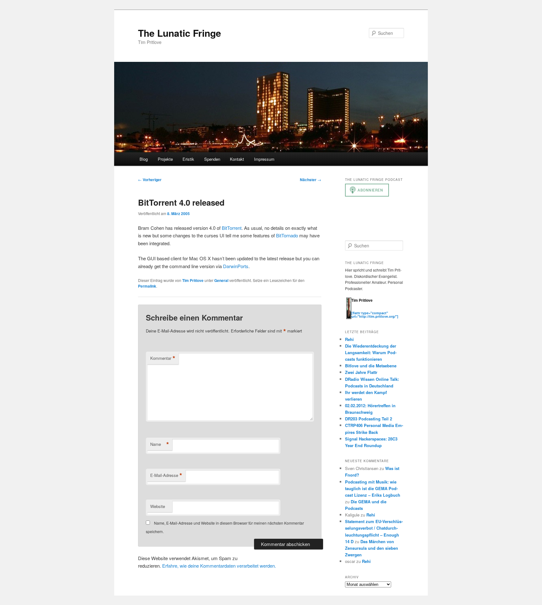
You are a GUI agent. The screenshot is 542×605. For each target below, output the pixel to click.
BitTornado (287, 235)
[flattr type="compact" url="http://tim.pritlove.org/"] (374, 315)
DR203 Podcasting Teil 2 (368, 419)
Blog (144, 159)
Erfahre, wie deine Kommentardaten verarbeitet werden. (219, 565)
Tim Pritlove (193, 280)
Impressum (264, 159)
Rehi (349, 339)
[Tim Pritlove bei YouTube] (373, 309)
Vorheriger (150, 179)
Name (159, 444)
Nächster (310, 179)
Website (157, 506)
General (221, 280)
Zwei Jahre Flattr (361, 372)
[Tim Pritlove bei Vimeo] (361, 309)
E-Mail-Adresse (166, 475)
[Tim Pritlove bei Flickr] (367, 309)
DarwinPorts (235, 266)
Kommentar (162, 358)
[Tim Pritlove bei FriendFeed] (379, 309)
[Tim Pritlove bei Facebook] (385, 309)
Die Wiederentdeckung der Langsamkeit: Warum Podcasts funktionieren (370, 352)
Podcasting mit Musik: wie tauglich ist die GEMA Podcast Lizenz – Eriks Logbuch (372, 488)
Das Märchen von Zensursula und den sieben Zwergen (371, 548)
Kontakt (237, 159)
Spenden (212, 159)
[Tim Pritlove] (348, 317)
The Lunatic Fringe (179, 33)
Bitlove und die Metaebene (370, 366)
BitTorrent (232, 227)
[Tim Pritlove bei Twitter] (354, 309)
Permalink (147, 286)
